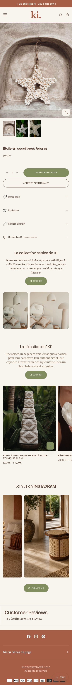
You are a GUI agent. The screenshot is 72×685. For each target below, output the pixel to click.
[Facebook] (28, 636)
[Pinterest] (43, 636)
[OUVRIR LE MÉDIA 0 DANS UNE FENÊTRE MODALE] (66, 112)
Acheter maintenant (36, 183)
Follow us (38, 588)
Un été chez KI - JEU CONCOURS (37, 4)
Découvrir (36, 281)
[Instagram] (36, 636)
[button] (5, 14)
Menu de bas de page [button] (17, 652)
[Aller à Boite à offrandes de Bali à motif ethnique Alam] (29, 418)
